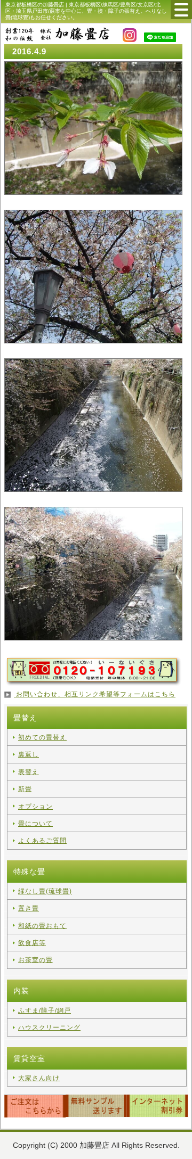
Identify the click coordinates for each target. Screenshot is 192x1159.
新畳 (25, 789)
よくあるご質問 (42, 840)
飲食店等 (32, 943)
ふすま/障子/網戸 (44, 1010)
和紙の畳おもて (42, 926)
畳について (35, 823)
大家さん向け (39, 1078)
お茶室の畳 (35, 960)
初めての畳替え (42, 737)
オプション (35, 806)
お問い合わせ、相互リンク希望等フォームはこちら (94, 694)
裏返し (28, 754)
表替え (28, 772)
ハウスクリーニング (49, 1027)
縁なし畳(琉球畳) (45, 891)
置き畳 (28, 908)
